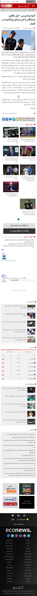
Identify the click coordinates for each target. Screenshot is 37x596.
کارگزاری (3, 10)
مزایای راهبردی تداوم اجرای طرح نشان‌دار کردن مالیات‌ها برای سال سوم (19, 446)
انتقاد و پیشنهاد (27, 554)
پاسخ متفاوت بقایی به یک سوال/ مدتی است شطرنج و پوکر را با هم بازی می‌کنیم (19, 451)
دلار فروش (30, 371)
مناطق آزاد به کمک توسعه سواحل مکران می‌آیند (23, 437)
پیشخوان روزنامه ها (28, 576)
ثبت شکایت (9, 576)
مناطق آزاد (27, 581)
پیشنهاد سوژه (9, 540)
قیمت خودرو (9, 551)
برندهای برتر (9, 579)
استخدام (9, 562)
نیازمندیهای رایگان (9, 568)
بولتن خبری (9, 565)
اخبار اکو (28, 568)
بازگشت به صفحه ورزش (20, 230)
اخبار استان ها (28, 570)
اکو (22, 10)
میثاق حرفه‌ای (28, 559)
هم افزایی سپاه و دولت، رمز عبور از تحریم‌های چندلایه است (20, 434)
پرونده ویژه (27, 579)
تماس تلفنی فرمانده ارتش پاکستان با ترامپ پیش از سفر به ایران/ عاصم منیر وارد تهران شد (19, 469)
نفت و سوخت (5, 1)
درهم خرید (30, 367)
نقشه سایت (27, 551)
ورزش (5, 32)
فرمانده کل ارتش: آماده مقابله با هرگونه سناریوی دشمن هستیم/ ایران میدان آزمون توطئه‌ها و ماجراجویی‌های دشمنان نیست (19, 474)
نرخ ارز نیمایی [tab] (10, 352)
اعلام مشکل (27, 557)
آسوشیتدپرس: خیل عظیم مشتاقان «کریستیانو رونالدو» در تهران (18, 20)
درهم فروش (30, 378)
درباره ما (28, 540)
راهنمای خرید (9, 573)
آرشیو (28, 546)
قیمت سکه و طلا (9, 543)
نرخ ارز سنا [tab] (27, 352)
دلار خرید (31, 359)
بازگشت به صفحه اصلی (18, 225)
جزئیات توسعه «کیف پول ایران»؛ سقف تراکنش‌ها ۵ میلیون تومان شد (19, 464)
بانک (11, 10)
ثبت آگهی (9, 570)
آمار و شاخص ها (9, 554)
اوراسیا (29, 10)
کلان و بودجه (17, 10)
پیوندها (27, 548)
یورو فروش (30, 374)
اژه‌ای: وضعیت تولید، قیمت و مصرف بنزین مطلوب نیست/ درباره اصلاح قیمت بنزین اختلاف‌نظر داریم (19, 459)
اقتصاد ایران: (32, 52)
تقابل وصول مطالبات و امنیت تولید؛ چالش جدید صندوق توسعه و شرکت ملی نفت (19, 441)
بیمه (7, 10)
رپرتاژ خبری (9, 581)
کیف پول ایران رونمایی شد (28, 455)
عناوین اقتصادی (27, 565)
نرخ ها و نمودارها (9, 546)
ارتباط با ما (27, 543)
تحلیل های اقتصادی (9, 559)
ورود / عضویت (30, 1)
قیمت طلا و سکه (14, 1)
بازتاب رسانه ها (27, 573)
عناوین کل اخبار (27, 562)
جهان (25, 10)
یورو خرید (30, 363)
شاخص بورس (9, 548)
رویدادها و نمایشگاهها (9, 557)
